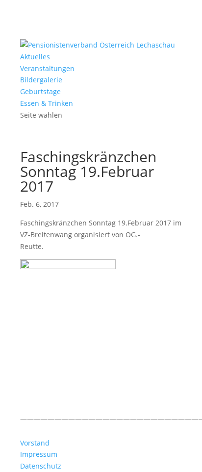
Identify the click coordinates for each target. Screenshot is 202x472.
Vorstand (35, 442)
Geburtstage (40, 91)
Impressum (38, 454)
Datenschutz (40, 466)
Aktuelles (35, 56)
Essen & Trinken (46, 103)
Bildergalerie (41, 79)
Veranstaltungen (47, 68)
